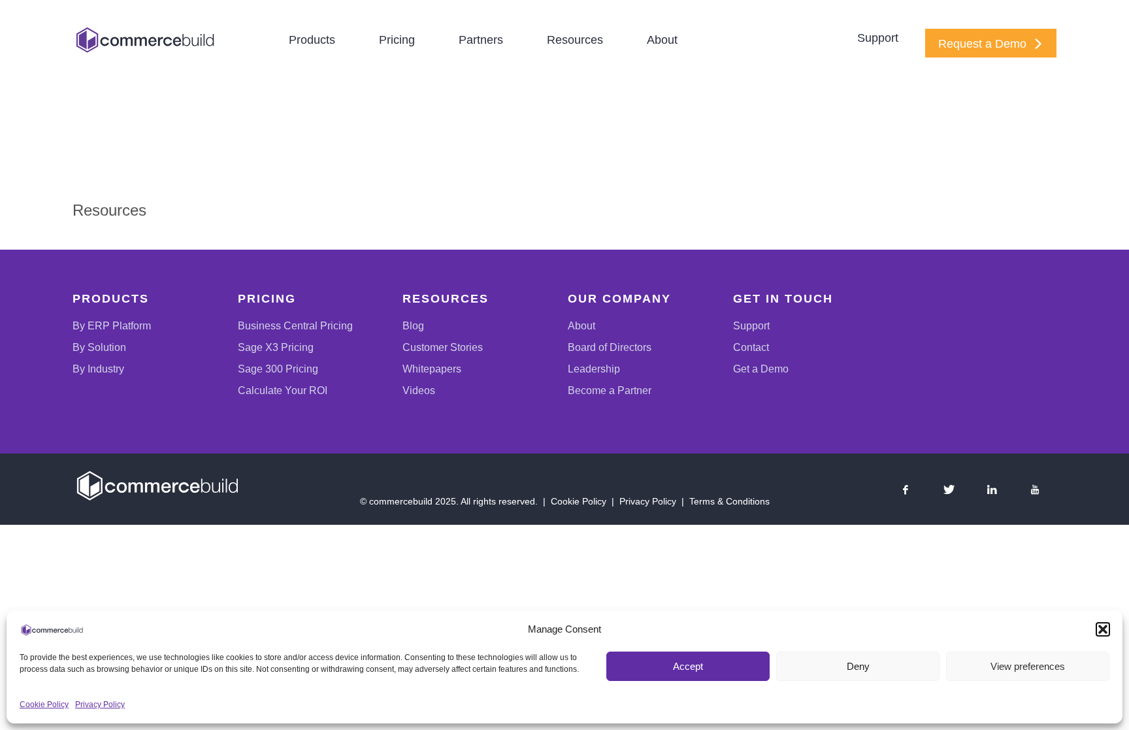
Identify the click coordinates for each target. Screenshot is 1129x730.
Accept (688, 666)
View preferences (1027, 666)
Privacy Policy (100, 704)
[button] (1102, 629)
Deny (858, 666)
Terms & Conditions (729, 501)
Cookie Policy (44, 704)
